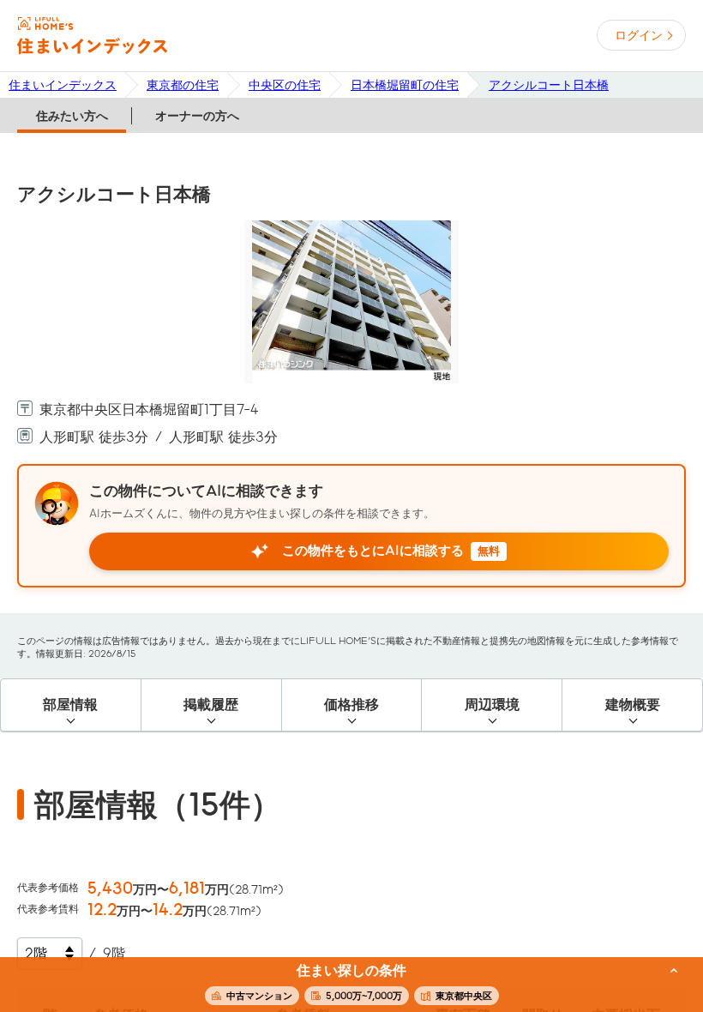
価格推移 (351, 704)
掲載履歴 (210, 704)
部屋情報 (70, 704)
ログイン (639, 35)
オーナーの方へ (197, 116)
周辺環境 (492, 704)
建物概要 (632, 704)
